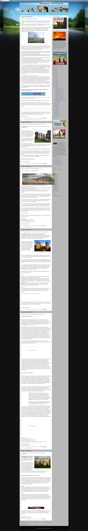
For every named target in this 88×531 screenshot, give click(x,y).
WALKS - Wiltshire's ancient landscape (29, 18)
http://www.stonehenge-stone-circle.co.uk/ (28, 159)
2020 (55, 72)
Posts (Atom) (28, 524)
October (56, 102)
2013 (55, 81)
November (57, 88)
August (56, 105)
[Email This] (42, 118)
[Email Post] (40, 118)
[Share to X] (44, 118)
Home (36, 522)
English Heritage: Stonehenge (58, 164)
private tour (47, 510)
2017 (55, 76)
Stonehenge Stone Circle (33, 304)
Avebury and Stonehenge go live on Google (31, 119)
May (56, 109)
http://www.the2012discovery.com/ (27, 438)
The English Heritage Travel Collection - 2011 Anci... (59, 96)
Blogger (50, 528)
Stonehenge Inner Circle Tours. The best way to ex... (60, 100)
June (56, 108)
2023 (55, 69)
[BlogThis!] (43, 118)
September (57, 104)
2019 (55, 73)
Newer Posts (24, 522)
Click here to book (36, 475)
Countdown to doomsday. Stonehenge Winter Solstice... (60, 98)
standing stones (31, 83)
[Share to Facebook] (45, 118)
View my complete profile (57, 157)
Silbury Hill (40, 119)
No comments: (36, 118)
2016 (55, 77)
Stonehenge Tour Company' (26, 512)
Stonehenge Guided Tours (57, 162)
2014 (55, 80)
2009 (55, 116)
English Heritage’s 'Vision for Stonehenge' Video (31, 168)
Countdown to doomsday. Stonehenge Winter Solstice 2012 (33, 314)
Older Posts (48, 522)
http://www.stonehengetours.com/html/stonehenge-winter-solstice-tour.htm (33, 441)
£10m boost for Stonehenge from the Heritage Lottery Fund (33, 124)
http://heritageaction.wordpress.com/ (27, 219)
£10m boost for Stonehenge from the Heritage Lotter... (60, 92)
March (56, 112)
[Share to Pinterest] (46, 118)
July (56, 106)
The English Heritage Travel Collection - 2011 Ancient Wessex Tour (35, 231)
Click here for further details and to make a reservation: (30, 293)
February (56, 113)
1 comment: (36, 225)
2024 (55, 68)
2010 (55, 85)
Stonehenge (46, 319)
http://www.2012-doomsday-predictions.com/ (28, 439)
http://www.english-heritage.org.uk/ (27, 158)
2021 (55, 70)
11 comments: (36, 446)
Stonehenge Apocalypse (28, 448)
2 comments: (36, 518)
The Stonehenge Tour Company (38, 302)
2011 (55, 84)
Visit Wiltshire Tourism (56, 163)
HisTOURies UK (30, 303)
